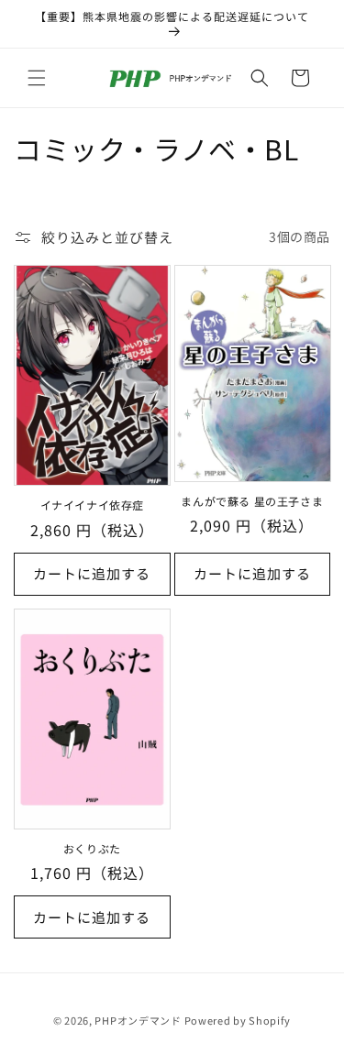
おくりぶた (92, 848)
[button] (37, 78)
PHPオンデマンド (137, 1020)
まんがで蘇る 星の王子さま (252, 501)
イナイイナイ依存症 (92, 505)
